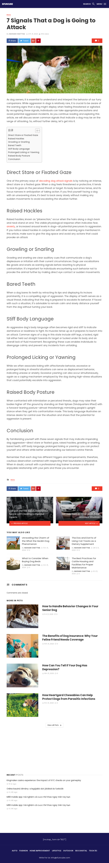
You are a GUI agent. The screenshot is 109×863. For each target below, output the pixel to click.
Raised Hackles (16, 138)
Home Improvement (40, 850)
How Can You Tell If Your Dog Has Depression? (64, 667)
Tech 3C (93, 850)
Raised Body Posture (19, 155)
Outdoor (68, 850)
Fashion (23, 850)
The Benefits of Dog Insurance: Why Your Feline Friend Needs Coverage (70, 637)
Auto (14, 850)
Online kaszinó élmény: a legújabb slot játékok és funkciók (35, 788)
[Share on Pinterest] (38, 40)
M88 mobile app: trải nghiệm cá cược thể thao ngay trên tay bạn (38, 797)
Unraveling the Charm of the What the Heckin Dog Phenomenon (35, 541)
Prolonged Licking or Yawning (23, 152)
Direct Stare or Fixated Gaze (23, 135)
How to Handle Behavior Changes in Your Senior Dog (70, 608)
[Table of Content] (37, 130)
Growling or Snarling (19, 141)
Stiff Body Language (19, 148)
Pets (9, 15)
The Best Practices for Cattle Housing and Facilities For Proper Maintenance (84, 563)
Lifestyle (56, 850)
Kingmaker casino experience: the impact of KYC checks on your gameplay (44, 780)
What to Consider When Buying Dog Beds (35, 560)
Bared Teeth (14, 145)
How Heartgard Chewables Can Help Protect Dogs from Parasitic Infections (68, 697)
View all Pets (53, 725)
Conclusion (14, 159)
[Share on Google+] (33, 40)
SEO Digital (81, 850)
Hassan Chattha (17, 34)
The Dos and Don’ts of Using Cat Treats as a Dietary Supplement (84, 541)
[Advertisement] (54, 749)
